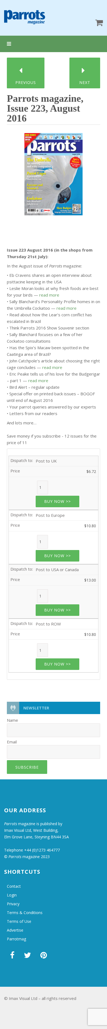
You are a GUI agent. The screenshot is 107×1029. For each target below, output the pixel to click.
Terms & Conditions (25, 912)
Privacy (13, 903)
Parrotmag (16, 938)
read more (49, 295)
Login (12, 895)
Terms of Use (19, 921)
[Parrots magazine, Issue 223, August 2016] (53, 172)
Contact (14, 886)
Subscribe (27, 767)
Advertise (15, 930)
